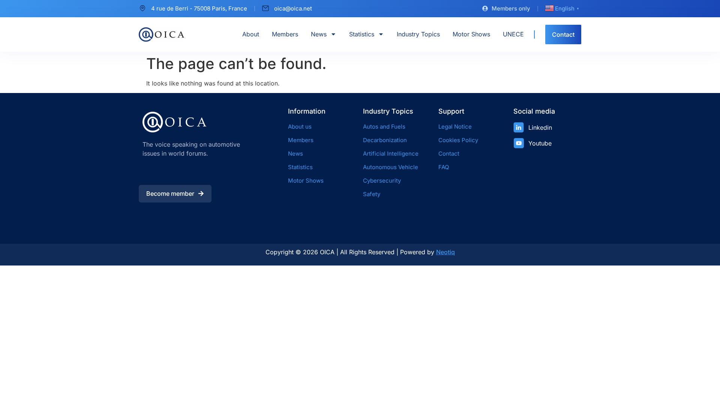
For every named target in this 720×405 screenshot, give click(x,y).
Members (285, 34)
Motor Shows (471, 34)
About (250, 34)
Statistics (361, 34)
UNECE (513, 34)
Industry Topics (418, 34)
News (319, 34)
